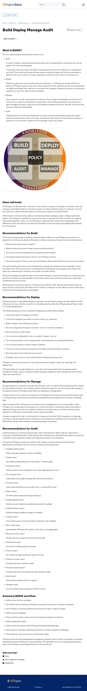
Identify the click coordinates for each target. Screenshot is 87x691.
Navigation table (10, 15)
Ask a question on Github (15, 659)
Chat (7, 656)
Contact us (38, 687)
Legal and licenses (13, 687)
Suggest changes (75, 30)
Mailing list (9, 663)
